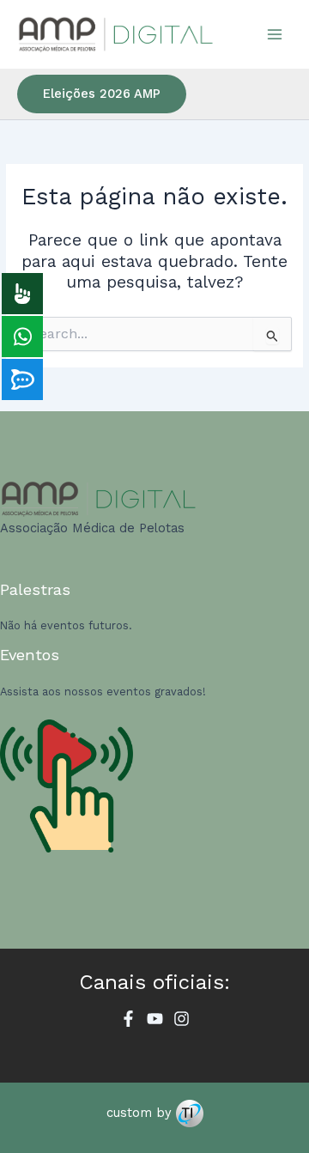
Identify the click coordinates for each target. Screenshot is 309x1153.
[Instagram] (181, 1018)
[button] (101, 94)
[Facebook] (128, 1018)
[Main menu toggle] (275, 34)
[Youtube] (155, 1018)
